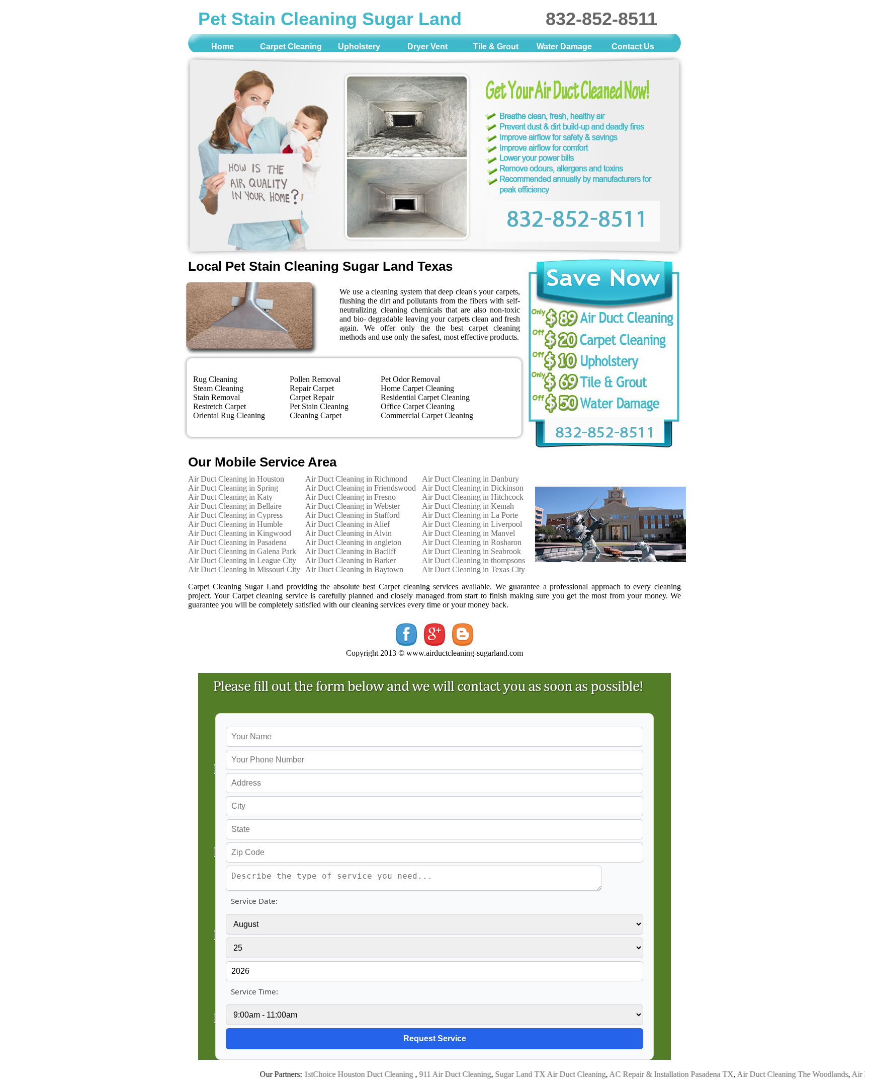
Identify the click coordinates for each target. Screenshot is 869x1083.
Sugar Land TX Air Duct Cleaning (524, 1074)
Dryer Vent (427, 46)
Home (222, 46)
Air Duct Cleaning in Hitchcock (473, 497)
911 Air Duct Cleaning (429, 1074)
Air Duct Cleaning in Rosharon (472, 542)
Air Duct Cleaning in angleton (353, 542)
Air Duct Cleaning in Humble (235, 524)
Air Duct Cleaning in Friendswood (360, 488)
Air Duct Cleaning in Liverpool (472, 524)
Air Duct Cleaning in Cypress (235, 515)
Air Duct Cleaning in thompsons (473, 560)
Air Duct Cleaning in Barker (350, 560)
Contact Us (633, 46)
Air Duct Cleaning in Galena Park (242, 551)
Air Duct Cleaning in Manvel (468, 533)
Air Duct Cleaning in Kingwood (239, 533)
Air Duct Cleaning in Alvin (348, 533)
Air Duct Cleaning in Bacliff (350, 551)
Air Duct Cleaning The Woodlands (766, 1074)
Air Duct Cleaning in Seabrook (471, 551)
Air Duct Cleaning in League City (242, 560)
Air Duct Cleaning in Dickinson (473, 488)
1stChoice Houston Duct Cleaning (333, 1074)
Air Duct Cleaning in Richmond (356, 479)
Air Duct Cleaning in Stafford (352, 515)
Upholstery (359, 46)
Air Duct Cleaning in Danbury (470, 479)
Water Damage (564, 46)
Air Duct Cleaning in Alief (347, 524)
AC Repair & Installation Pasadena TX (645, 1074)
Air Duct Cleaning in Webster (352, 506)
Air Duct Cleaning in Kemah (468, 506)
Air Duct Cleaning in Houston (236, 479)
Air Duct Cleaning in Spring (233, 488)
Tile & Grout (495, 46)
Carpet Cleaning (291, 46)
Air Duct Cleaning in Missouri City (244, 569)
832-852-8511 (601, 19)
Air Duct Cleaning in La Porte (470, 515)
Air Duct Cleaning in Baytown (354, 569)
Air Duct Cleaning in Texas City (473, 569)
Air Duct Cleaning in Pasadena (237, 542)
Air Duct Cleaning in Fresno (350, 497)
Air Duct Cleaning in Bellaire (235, 506)
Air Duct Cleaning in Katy (230, 497)
